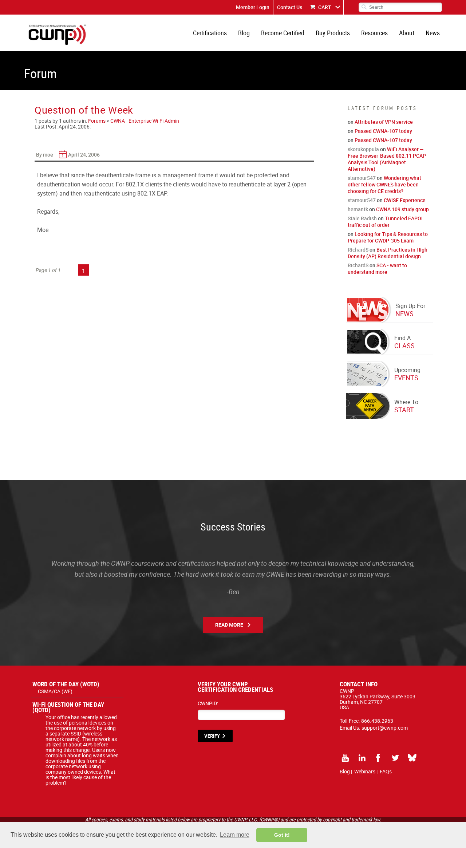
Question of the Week (84, 110)
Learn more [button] (234, 835)
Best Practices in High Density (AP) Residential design (387, 253)
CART (324, 7)
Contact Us (289, 7)
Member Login (252, 7)
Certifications (210, 32)
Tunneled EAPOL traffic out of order (386, 221)
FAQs (386, 771)
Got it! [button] (282, 835)
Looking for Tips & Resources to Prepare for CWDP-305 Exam (388, 237)
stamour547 (362, 177)
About (406, 32)
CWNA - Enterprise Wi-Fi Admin (144, 120)
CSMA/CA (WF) (55, 691)
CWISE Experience (405, 200)
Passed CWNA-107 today (383, 130)
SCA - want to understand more (377, 268)
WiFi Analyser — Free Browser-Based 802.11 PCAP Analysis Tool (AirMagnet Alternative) (387, 159)
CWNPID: (208, 703)
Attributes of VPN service (384, 121)
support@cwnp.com (385, 727)
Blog (244, 32)
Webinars (364, 771)
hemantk (358, 209)
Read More (229, 624)
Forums (97, 120)
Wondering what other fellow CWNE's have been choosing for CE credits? (384, 184)
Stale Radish (362, 218)
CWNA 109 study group (402, 209)
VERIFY (212, 736)
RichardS (358, 249)
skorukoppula (363, 149)
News (433, 32)
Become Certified (282, 32)
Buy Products (333, 32)
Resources (374, 32)
